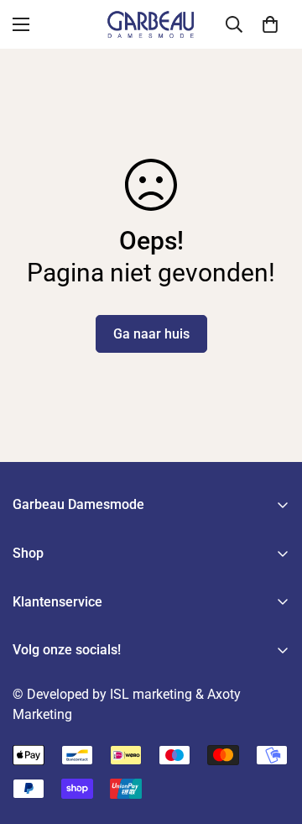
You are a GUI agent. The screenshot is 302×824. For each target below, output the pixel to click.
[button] (270, 24)
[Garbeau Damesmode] (151, 24)
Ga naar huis (151, 334)
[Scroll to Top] (272, 735)
